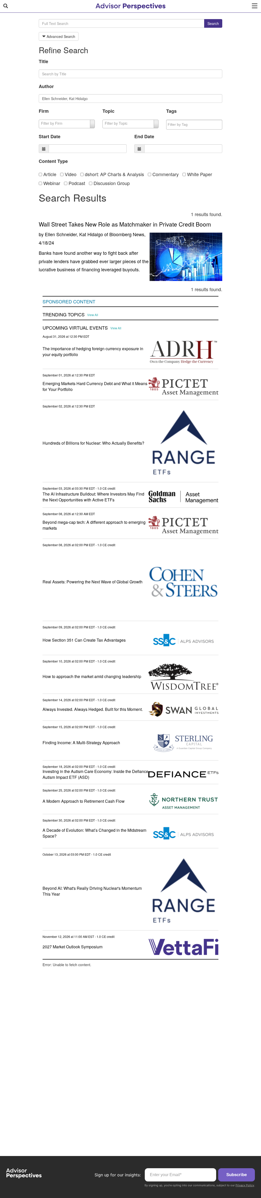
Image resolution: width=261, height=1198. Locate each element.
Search (213, 23)
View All (92, 315)
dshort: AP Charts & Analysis (114, 174)
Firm (44, 111)
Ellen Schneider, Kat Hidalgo (74, 234)
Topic (108, 111)
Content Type (53, 161)
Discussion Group (111, 183)
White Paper (199, 174)
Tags (171, 111)
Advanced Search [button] (60, 36)
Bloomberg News (126, 234)
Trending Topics (64, 314)
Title (43, 61)
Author (46, 86)
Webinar (51, 183)
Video (69, 174)
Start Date (49, 136)
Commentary (165, 174)
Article (49, 174)
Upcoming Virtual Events (75, 327)
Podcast (76, 183)
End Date (144, 136)
